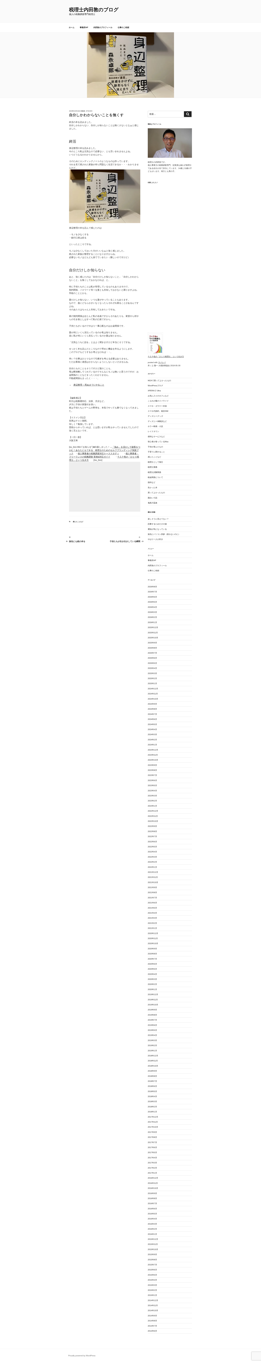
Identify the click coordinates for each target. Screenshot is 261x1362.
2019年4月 (152, 1035)
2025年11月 (153, 633)
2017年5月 (152, 1152)
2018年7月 (152, 1081)
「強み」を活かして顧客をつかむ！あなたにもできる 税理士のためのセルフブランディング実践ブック (104, 450)
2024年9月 (152, 704)
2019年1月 (152, 1051)
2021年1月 (152, 928)
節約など (151, 482)
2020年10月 (153, 943)
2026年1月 (152, 622)
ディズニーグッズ (155, 416)
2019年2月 (152, 1045)
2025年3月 (152, 673)
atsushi (89, 111)
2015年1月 (152, 1295)
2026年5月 (152, 602)
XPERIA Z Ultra (154, 391)
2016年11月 (153, 1183)
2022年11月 (153, 816)
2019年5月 (152, 1030)
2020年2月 (152, 984)
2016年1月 (152, 1234)
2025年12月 (153, 627)
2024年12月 (153, 689)
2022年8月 (152, 831)
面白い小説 (152, 498)
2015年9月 (152, 1254)
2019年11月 (153, 1000)
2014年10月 (153, 1310)
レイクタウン (153, 431)
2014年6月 (152, 1331)
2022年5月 (152, 847)
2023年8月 (152, 770)
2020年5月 (152, 969)
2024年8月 (152, 709)
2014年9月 (152, 1316)
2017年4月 (152, 1158)
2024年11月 (153, 694)
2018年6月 (152, 1086)
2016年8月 (152, 1198)
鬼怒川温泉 (152, 503)
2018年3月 (152, 1101)
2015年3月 (152, 1285)
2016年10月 (153, 1188)
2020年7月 (152, 959)
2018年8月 (152, 1076)
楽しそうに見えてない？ (158, 519)
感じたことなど (78, 521)
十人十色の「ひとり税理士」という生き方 (166, 356)
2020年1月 (152, 989)
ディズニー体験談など (157, 421)
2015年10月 (153, 1249)
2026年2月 (152, 617)
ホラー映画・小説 (155, 426)
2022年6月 (152, 842)
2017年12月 (153, 1117)
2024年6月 (152, 719)
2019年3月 (152, 1040)
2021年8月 (152, 892)
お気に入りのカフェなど (158, 396)
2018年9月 (152, 1071)
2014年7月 (152, 1326)
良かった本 (152, 487)
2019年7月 (152, 1020)
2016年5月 (152, 1214)
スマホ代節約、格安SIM (158, 411)
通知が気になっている (157, 529)
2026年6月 (152, 597)
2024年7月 (152, 714)
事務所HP (84, 27)
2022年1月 (152, 867)
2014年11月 (153, 1305)
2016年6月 (152, 1209)
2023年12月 (153, 750)
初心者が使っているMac (158, 442)
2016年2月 (152, 1229)
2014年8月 (152, 1321)
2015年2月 (152, 1290)
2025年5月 (152, 663)
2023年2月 (152, 801)
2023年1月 (152, 806)
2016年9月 (152, 1193)
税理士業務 (152, 467)
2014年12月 (153, 1300)
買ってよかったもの (156, 492)
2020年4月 (152, 974)
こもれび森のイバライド (158, 401)
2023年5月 (152, 785)
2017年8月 (152, 1137)
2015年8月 (152, 1260)
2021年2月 (152, 923)
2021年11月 (153, 877)
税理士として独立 (155, 462)
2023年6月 (152, 780)
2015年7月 (152, 1265)
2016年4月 (152, 1219)
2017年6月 (152, 1147)
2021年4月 (152, 913)
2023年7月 (152, 775)
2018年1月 (152, 1112)
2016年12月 (153, 1178)
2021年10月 (153, 882)
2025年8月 (152, 648)
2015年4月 (152, 1280)
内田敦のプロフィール (102, 27)
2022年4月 (152, 852)
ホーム (71, 27)
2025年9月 (152, 643)
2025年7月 (152, 653)
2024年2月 (152, 740)
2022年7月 (152, 836)
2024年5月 (152, 724)
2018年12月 (153, 1056)
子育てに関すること (156, 452)
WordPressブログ (155, 385)
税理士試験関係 (154, 472)
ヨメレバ (162, 362)
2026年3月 (152, 612)
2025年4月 (152, 668)
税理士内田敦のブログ (94, 9)
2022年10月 (153, 821)
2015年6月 (152, 1270)
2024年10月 (153, 699)
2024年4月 (152, 729)
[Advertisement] (104, 487)
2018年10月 (153, 1066)
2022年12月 (153, 811)
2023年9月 (152, 765)
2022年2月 (152, 862)
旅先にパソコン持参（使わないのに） (164, 534)
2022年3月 (152, 857)
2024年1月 (152, 745)
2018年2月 (152, 1107)
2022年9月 (152, 826)
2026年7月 (152, 592)
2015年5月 (152, 1275)
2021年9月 (152, 887)
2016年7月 (152, 1203)
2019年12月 (153, 994)
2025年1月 (152, 683)
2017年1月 (152, 1173)
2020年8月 (152, 954)
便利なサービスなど (156, 436)
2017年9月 (152, 1132)
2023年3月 (152, 796)
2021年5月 (152, 908)
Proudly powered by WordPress (81, 1356)
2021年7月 (152, 898)
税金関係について (155, 477)
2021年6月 (152, 903)
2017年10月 (153, 1127)
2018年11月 (153, 1061)
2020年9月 (152, 949)
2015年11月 (153, 1244)
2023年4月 (152, 791)
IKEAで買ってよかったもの (159, 380)
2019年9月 (152, 1010)
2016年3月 (152, 1224)
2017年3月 (152, 1163)
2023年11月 (153, 755)
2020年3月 (152, 979)
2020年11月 (153, 938)
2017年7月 (152, 1142)
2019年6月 (152, 1025)
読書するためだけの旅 (157, 524)
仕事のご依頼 (123, 27)
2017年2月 (152, 1168)
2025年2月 (152, 678)
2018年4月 (152, 1096)
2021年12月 (153, 872)
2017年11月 (153, 1122)
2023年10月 (153, 760)
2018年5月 (152, 1091)
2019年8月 (152, 1015)
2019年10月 (153, 1005)
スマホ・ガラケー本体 (157, 406)
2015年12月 (153, 1239)
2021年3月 (152, 918)
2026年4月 (152, 607)
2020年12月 (153, 933)
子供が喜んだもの (155, 447)
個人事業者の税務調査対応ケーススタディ (98, 453)
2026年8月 (152, 587)
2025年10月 (153, 638)
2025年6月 (152, 658)
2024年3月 (152, 734)
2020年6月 (152, 964)
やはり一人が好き (155, 539)
